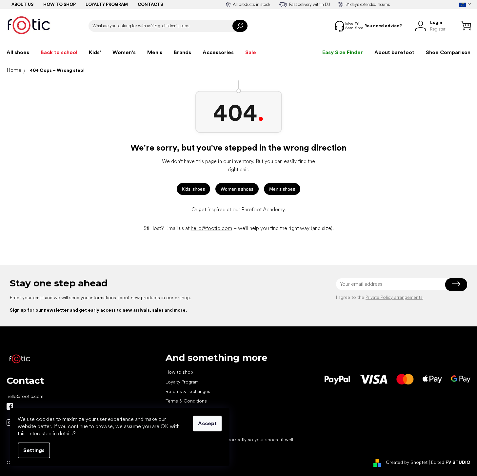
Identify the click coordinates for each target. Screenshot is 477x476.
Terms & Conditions (186, 401)
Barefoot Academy (263, 209)
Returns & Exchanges (188, 391)
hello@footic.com (211, 228)
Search (240, 26)
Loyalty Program (182, 381)
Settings (34, 450)
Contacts (150, 4)
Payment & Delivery (185, 410)
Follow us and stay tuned (10, 406)
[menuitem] (18, 52)
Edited (450, 462)
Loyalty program (107, 4)
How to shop (59, 4)
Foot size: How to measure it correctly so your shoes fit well (229, 439)
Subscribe (456, 284)
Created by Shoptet (406, 462)
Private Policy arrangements (394, 297)
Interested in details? (52, 433)
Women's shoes (237, 189)
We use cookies (182, 430)
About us (22, 4)
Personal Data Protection (191, 420)
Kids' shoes (193, 189)
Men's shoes (282, 189)
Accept (207, 423)
